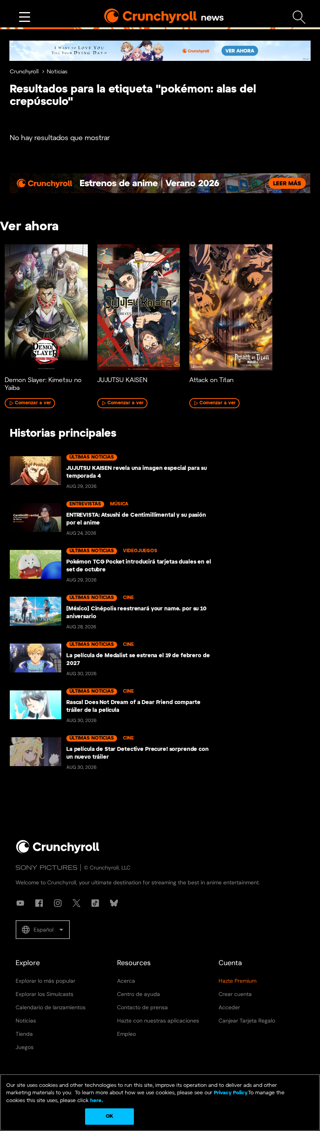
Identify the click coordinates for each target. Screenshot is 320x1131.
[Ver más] (24, 17)
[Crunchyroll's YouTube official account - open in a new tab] (20, 903)
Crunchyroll (24, 72)
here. (96, 1100)
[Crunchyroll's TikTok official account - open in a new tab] (95, 903)
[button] (43, 929)
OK (109, 1116)
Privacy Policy (230, 1092)
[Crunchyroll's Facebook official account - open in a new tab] (39, 903)
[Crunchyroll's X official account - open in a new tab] (76, 903)
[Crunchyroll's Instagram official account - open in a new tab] (57, 903)
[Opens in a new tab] (160, 51)
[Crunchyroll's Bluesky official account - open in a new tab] (114, 903)
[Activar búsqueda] (299, 17)
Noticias (57, 72)
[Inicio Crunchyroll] (58, 852)
